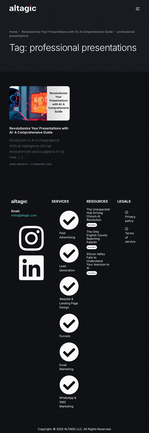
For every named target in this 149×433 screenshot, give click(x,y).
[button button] (92, 247)
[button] (92, 225)
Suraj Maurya (18, 164)
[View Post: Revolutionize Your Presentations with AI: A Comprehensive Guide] (39, 103)
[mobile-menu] (136, 9)
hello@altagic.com (24, 215)
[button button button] (92, 273)
